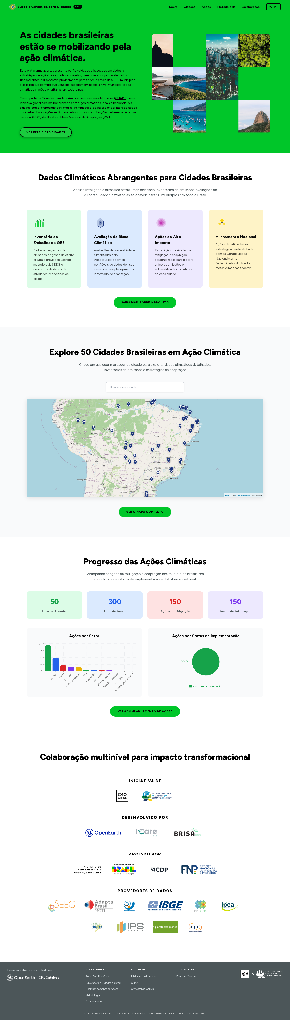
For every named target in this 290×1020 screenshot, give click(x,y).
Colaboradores (94, 1001)
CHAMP (120, 98)
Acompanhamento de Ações (102, 988)
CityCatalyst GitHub (142, 988)
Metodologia (226, 7)
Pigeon (228, 495)
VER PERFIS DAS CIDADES (45, 132)
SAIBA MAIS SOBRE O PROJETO (145, 302)
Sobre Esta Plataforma (98, 976)
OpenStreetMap (242, 495)
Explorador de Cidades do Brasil (104, 982)
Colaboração (251, 7)
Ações (206, 7)
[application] (84, 667)
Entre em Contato (186, 976)
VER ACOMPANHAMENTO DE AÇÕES (145, 711)
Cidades (189, 7)
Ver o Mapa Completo (145, 512)
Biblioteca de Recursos (144, 976)
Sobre (173, 7)
